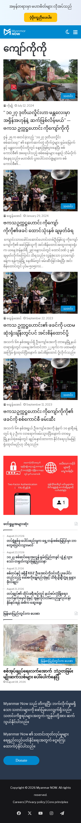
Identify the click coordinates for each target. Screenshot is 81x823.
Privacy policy (35, 802)
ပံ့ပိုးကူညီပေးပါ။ (41, 17)
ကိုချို (10, 105)
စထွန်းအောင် (14, 216)
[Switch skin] (67, 34)
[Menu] (75, 34)
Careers (19, 802)
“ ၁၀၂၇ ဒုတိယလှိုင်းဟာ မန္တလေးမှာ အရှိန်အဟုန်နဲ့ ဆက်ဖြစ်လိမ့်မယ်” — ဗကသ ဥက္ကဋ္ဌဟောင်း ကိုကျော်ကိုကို (37, 120)
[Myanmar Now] (14, 31)
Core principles (57, 802)
